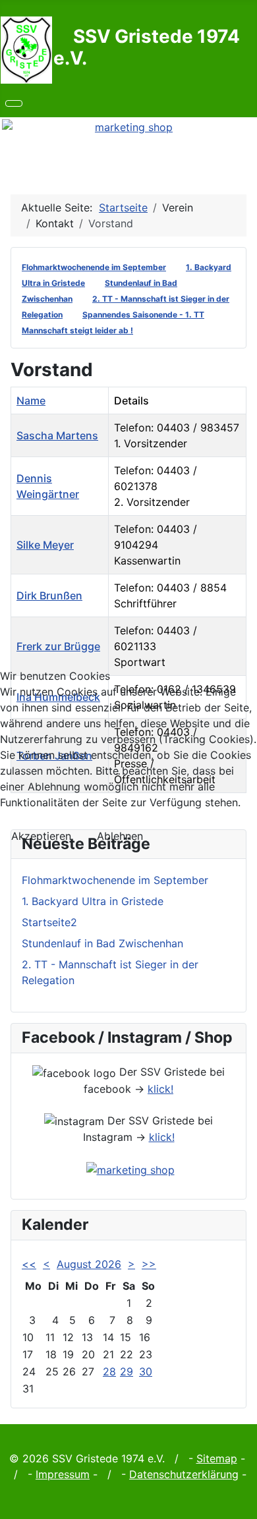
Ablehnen (120, 835)
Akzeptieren (41, 835)
